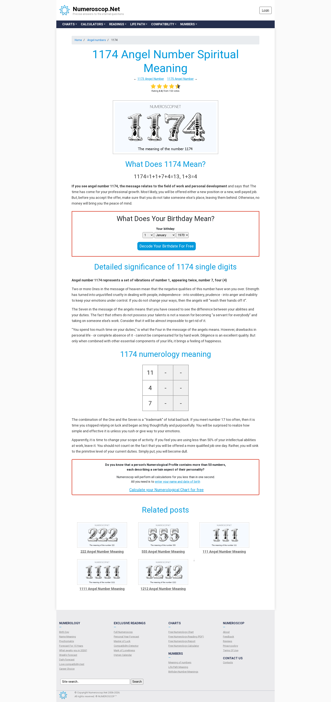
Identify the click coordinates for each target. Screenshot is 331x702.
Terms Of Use (230, 650)
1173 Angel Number (150, 79)
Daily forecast (67, 659)
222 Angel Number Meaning (102, 552)
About (226, 632)
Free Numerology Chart (181, 632)
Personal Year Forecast (126, 636)
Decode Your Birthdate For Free (166, 246)
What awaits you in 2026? (73, 650)
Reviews (227, 641)
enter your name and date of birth (177, 481)
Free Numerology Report (181, 641)
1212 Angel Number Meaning (163, 589)
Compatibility (162, 24)
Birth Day (64, 632)
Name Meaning (67, 636)
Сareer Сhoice (67, 668)
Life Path (137, 24)
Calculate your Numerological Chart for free (166, 489)
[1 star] (153, 86)
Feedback (228, 636)
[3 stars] (165, 86)
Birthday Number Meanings (183, 671)
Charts (68, 24)
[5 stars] (178, 86)
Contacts (228, 662)
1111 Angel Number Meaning (102, 589)
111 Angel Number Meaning (224, 552)
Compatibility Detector (126, 645)
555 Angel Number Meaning (163, 552)
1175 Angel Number (180, 79)
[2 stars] (159, 86)
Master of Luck (122, 641)
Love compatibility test (71, 664)
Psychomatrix (66, 641)
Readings (116, 24)
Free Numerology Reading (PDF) (186, 636)
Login (265, 10)
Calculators (92, 24)
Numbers (187, 24)
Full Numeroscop (123, 632)
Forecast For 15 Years (71, 645)
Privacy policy (230, 645)
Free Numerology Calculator (183, 645)
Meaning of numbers (179, 662)
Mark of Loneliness (124, 650)
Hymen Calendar (123, 655)
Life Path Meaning (178, 667)
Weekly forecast (68, 655)
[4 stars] (172, 86)
